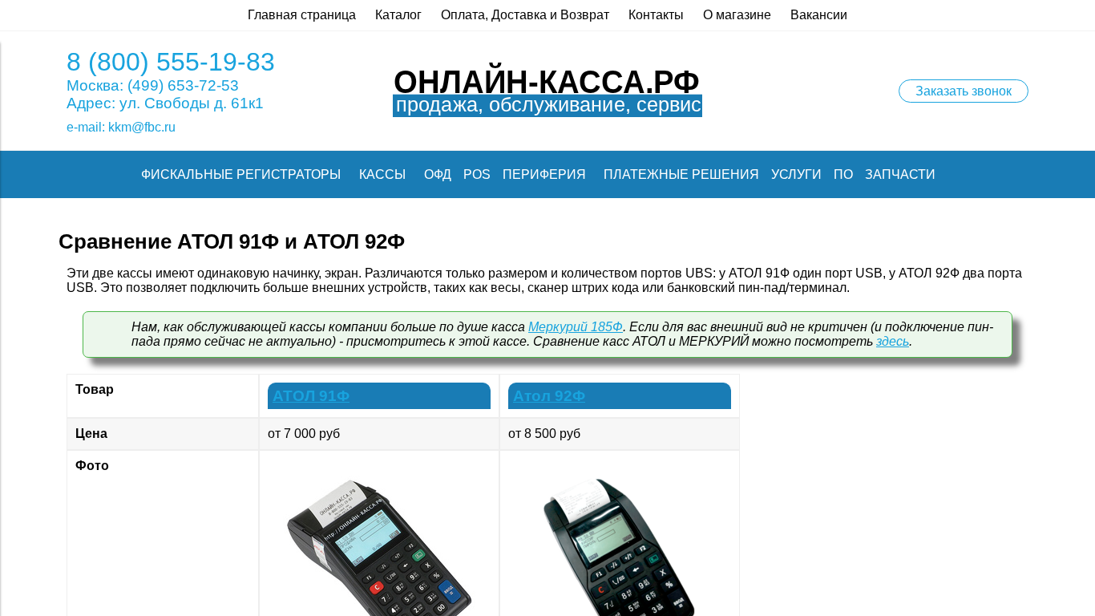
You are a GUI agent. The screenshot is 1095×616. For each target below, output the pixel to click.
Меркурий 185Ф (575, 327)
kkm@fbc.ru (142, 127)
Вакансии (818, 15)
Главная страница (302, 15)
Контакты (656, 15)
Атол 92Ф (549, 395)
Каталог (398, 15)
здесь (892, 341)
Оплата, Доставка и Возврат (525, 15)
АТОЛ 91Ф (311, 395)
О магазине (737, 15)
